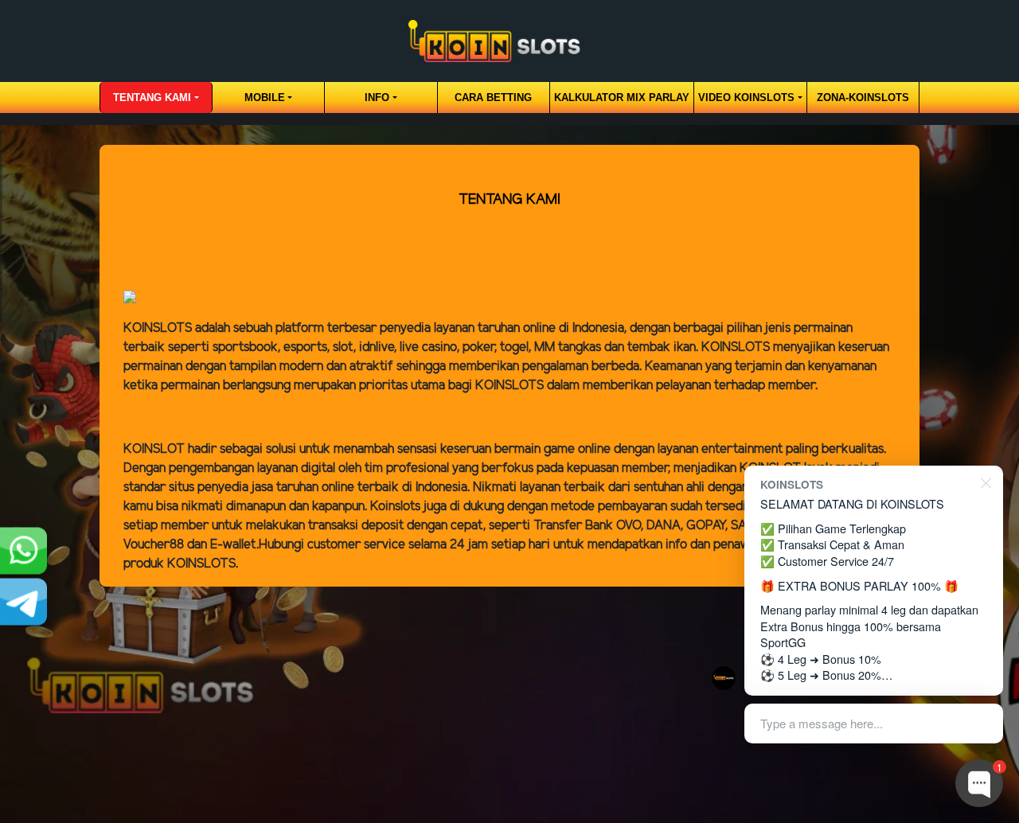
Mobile (264, 97)
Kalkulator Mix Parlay (621, 97)
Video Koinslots (746, 97)
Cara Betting (493, 97)
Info (377, 97)
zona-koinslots (863, 97)
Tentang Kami (152, 97)
